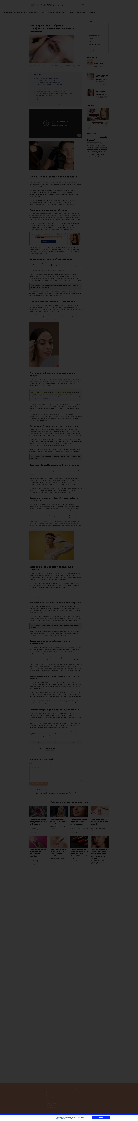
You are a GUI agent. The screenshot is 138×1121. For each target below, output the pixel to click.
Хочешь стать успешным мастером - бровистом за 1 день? (71, 1117)
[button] (136, 1113)
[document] (69, 560)
